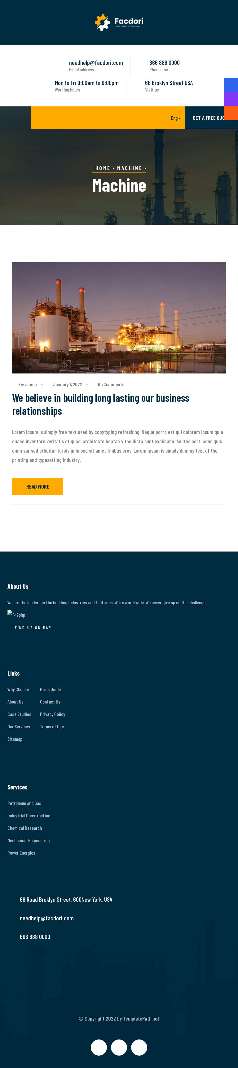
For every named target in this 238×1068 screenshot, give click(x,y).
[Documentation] (231, 99)
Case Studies (19, 714)
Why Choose (18, 689)
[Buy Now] (231, 85)
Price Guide (50, 689)
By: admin (28, 384)
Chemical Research (24, 828)
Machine (130, 167)
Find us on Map (33, 627)
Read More (37, 486)
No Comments (111, 384)
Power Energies (21, 853)
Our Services (18, 726)
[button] (171, 118)
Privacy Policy (52, 714)
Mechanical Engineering (28, 840)
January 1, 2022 (67, 384)
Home (103, 167)
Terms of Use (52, 726)
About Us (15, 701)
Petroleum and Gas (24, 803)
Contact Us (50, 701)
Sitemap (14, 739)
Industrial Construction (28, 815)
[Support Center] (231, 113)
